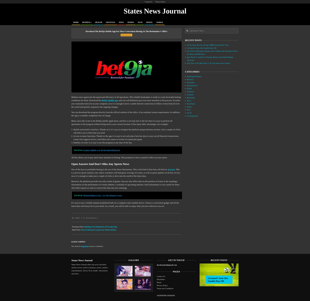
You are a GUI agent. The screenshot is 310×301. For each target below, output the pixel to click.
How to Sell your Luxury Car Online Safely (98, 230)
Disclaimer (161, 279)
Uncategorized (192, 116)
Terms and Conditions (165, 288)
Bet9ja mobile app (110, 100)
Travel (189, 113)
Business (190, 79)
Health (189, 89)
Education (190, 83)
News (189, 101)
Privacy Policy (162, 285)
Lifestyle (190, 95)
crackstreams (162, 295)
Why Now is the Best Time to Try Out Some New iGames (208, 63)
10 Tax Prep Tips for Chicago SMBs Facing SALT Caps (208, 45)
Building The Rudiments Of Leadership (100, 227)
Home (159, 282)
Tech (188, 110)
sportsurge (171, 295)
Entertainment (126, 35)
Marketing (191, 98)
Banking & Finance (194, 76)
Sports (189, 107)
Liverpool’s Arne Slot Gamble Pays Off (201, 48)
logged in (84, 246)
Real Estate (191, 104)
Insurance (190, 92)
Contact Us (161, 276)
